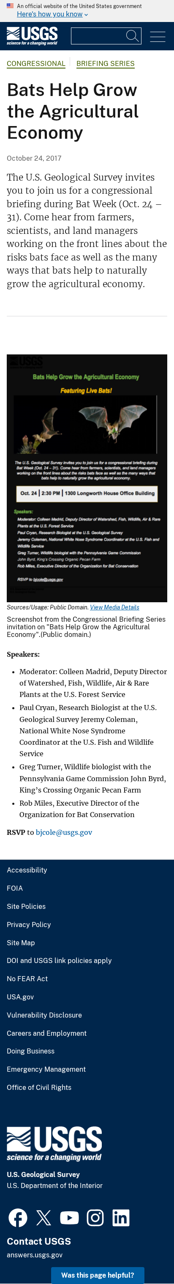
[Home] (32, 43)
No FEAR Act (27, 979)
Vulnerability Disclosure (44, 1015)
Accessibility (27, 870)
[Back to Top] (143, 1253)
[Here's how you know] (87, 11)
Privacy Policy (29, 925)
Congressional (36, 64)
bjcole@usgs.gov (64, 832)
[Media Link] (87, 479)
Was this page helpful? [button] (97, 1275)
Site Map (21, 943)
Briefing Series (105, 64)
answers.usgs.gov (35, 1255)
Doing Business (30, 1051)
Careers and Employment (47, 1033)
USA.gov (20, 997)
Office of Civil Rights (39, 1088)
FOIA (15, 888)
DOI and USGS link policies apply (59, 961)
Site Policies (26, 907)
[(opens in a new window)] (18, 1217)
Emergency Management (46, 1069)
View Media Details (114, 607)
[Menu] (157, 37)
